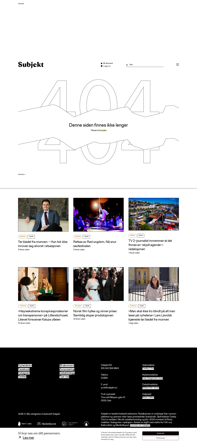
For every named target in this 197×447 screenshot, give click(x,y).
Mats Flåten (148, 397)
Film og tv (78, 306)
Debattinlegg (67, 373)
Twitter (22, 376)
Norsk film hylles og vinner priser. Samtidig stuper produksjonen (95, 313)
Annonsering (67, 369)
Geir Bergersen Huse (152, 378)
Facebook (24, 369)
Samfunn (23, 236)
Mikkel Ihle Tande (150, 388)
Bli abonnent (67, 365)
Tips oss (64, 376)
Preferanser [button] (160, 438)
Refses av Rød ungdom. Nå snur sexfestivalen (94, 244)
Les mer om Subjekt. (140, 425)
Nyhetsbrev (25, 365)
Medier (132, 235)
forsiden (103, 130)
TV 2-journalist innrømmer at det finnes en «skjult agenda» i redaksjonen (150, 245)
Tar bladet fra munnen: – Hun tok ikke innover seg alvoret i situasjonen (42, 244)
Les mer (28, 437)
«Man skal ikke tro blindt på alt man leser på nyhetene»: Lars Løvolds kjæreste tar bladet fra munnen (152, 315)
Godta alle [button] (160, 433)
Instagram (24, 373)
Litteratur (23, 306)
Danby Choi (148, 368)
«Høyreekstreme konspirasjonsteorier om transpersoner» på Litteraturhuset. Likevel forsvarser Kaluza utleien (43, 315)
